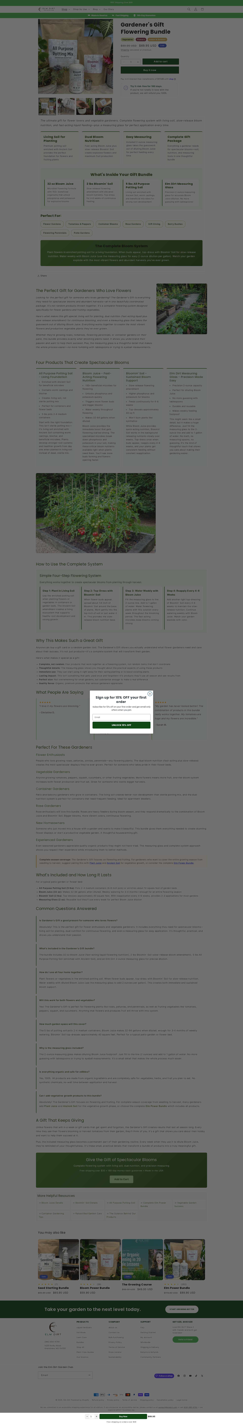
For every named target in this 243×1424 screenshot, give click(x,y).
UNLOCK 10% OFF (121, 725)
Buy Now (123, 1416)
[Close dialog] (150, 694)
